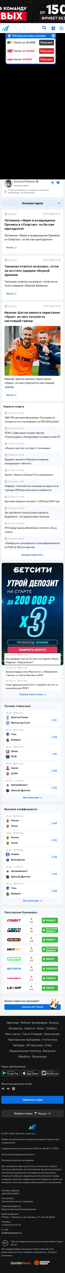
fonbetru (32, 636)
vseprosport (6, 28)
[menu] (61, 28)
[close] (53, 36)
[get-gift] (53, 28)
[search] (44, 28)
